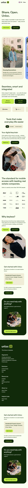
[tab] (7, 126)
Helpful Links (5, 396)
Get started (15, 142)
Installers (4, 378)
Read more (5, 142)
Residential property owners (8, 358)
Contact (3, 392)
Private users (4, 361)
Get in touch (6, 27)
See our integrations (8, 101)
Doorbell (3, 370)
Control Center (5, 368)
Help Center (4, 398)
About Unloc (4, 390)
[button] (24, 2)
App (3, 371)
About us (4, 388)
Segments (5, 229)
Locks (3, 380)
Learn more (15, 27)
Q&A (3, 400)
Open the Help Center (11, 331)
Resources (5, 376)
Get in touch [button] (9, 282)
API (2, 383)
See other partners (20, 101)
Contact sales (9, 293)
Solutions (4, 366)
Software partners (6, 382)
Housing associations (6, 357)
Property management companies (9, 360)
